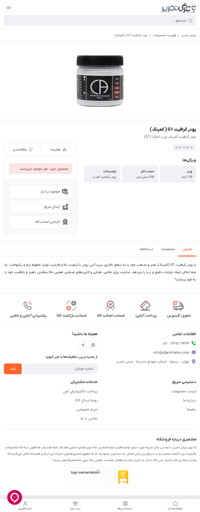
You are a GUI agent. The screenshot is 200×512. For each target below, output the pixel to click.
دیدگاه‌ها (146, 249)
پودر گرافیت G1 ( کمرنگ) (131, 35)
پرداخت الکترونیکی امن (80, 391)
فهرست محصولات (164, 35)
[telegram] (82, 345)
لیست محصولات (183, 391)
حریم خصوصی (87, 409)
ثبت (13, 369)
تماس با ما (89, 418)
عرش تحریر (188, 35)
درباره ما (189, 400)
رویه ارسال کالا (86, 400)
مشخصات (168, 249)
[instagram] (93, 345)
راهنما (191, 409)
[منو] (9, 8)
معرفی (187, 249)
